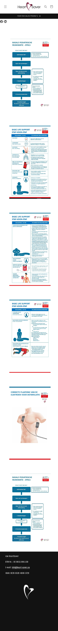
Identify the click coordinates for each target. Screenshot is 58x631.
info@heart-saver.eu (21, 567)
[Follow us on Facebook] (1, 22)
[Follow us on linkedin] (5, 22)
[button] (5, 7)
